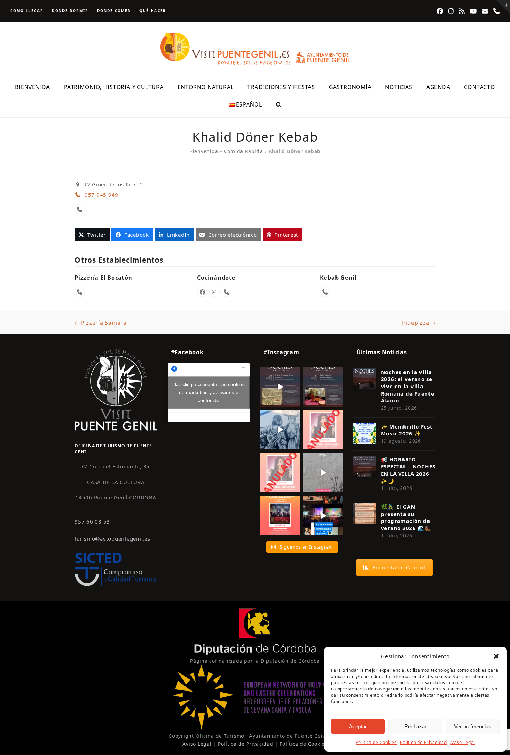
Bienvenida (203, 151)
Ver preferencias (472, 726)
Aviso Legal (462, 742)
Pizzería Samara (101, 323)
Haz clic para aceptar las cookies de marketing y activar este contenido (208, 392)
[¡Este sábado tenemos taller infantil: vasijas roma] (323, 387)
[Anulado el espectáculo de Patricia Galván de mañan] (280, 472)
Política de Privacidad (423, 742)
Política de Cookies (376, 742)
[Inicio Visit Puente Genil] (116, 389)
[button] (496, 656)
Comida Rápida (243, 151)
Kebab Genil (338, 277)
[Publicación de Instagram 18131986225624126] (323, 472)
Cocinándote (216, 277)
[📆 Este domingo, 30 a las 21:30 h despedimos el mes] (280, 387)
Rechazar (415, 726)
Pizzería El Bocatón (103, 277)
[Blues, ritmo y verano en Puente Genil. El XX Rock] (323, 515)
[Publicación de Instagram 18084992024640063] (323, 430)
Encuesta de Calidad (399, 567)
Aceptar (358, 726)
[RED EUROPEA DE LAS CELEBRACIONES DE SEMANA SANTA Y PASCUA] (255, 727)
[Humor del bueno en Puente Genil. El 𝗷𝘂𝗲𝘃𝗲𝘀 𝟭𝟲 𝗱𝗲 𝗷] (280, 515)
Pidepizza (416, 323)
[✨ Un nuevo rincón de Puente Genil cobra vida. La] (280, 430)
